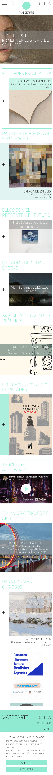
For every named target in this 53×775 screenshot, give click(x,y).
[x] (39, 3)
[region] (26, 753)
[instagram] (49, 3)
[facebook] (44, 3)
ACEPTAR (26, 763)
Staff (47, 729)
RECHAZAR (26, 769)
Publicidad (44, 723)
